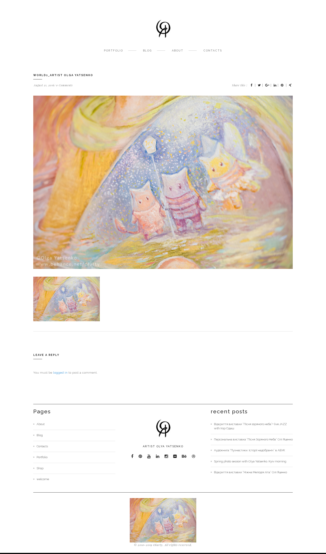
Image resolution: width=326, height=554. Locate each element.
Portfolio (113, 50)
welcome (43, 479)
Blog (147, 50)
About (177, 50)
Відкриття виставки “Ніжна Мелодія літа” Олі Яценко (250, 472)
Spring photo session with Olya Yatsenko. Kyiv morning (250, 461)
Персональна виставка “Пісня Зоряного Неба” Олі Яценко (253, 439)
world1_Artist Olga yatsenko (63, 75)
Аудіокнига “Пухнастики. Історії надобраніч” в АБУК (249, 450)
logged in (60, 372)
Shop (40, 468)
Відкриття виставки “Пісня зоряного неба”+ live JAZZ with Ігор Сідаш (250, 426)
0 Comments (64, 85)
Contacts (212, 50)
